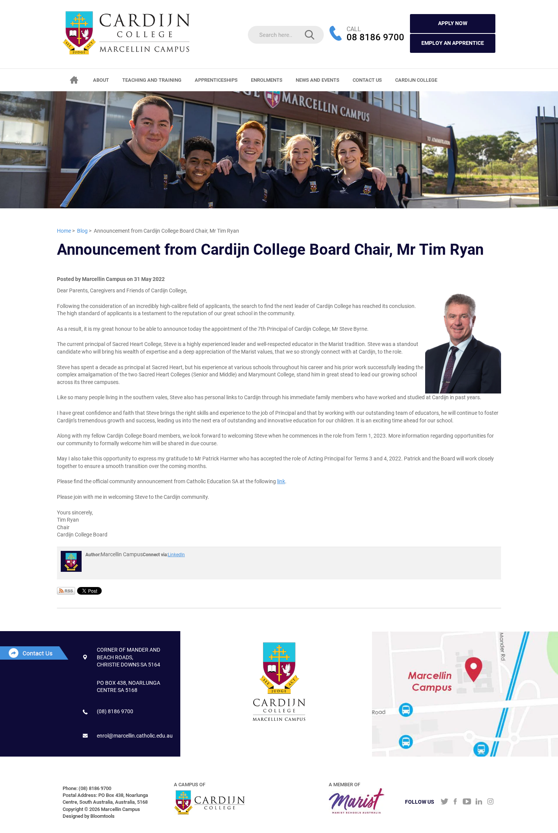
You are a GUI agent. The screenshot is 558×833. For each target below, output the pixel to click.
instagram (490, 802)
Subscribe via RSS (66, 591)
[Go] (309, 35)
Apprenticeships (216, 80)
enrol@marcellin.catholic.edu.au (135, 736)
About (101, 80)
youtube (467, 802)
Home (74, 80)
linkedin (479, 802)
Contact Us (367, 80)
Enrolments (266, 80)
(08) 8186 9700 (115, 711)
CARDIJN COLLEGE (416, 80)
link (281, 481)
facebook (455, 802)
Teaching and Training (151, 80)
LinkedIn (176, 554)
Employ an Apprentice (452, 43)
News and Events (317, 80)
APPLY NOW (452, 23)
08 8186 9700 (375, 37)
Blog (82, 231)
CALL (354, 29)
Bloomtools (102, 816)
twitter (443, 802)
